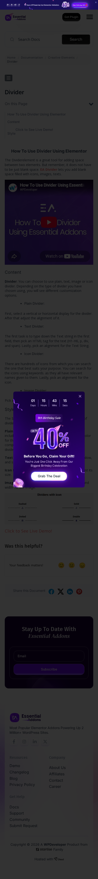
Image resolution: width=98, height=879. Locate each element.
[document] (49, 439)
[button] (80, 396)
